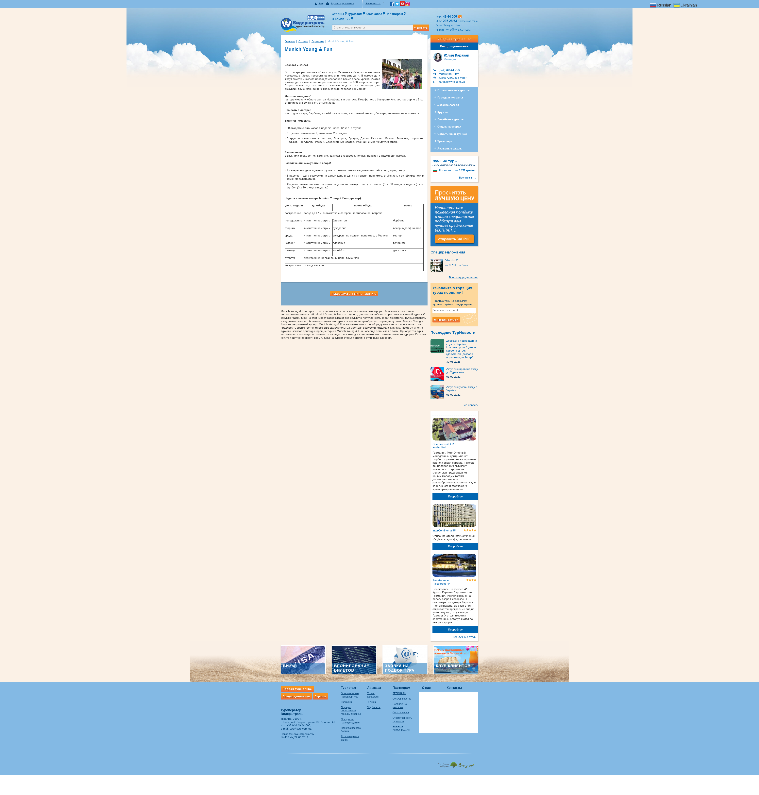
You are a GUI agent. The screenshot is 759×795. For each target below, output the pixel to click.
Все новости (470, 404)
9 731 (465, 170)
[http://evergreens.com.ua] (456, 763)
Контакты (454, 687)
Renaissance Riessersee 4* (441, 582)
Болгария (445, 170)
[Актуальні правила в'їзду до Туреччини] (438, 374)
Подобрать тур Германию (354, 293)
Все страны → (467, 177)
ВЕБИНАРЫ (399, 693)
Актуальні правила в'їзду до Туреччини (462, 370)
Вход (321, 3)
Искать (422, 27)
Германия (318, 41)
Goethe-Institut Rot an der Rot (444, 445)
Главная (290, 41)
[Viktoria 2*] (437, 265)
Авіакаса (374, 687)
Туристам (348, 687)
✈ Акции (372, 702)
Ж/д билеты (373, 707)
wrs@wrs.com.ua (458, 29)
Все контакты (372, 3)
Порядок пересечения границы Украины (351, 711)
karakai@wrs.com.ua (452, 81)
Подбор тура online (455, 39)
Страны (303, 41)
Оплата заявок (401, 712)
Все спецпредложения (463, 277)
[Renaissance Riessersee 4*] (454, 566)
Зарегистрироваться (342, 3)
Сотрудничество (402, 698)
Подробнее (455, 496)
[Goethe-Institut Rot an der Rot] (454, 429)
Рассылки (346, 702)
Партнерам (401, 687)
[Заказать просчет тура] (454, 217)
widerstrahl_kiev (449, 73)
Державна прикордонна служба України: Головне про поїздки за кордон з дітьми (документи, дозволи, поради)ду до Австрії (461, 349)
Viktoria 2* (451, 260)
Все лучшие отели (464, 636)
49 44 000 (449, 70)
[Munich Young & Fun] (354, 61)
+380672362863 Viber (452, 77)
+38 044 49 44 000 (298, 725)
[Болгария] (435, 170)
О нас (426, 687)
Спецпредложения (454, 46)
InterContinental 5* (444, 530)
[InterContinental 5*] (454, 516)
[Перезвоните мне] (460, 16)
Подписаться (447, 319)
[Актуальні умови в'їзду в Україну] (438, 392)
